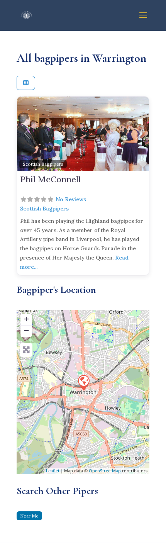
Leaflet (52, 470)
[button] (27, 134)
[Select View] (26, 83)
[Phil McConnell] (83, 382)
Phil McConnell (50, 179)
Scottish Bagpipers (43, 164)
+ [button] (26, 319)
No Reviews (71, 199)
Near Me (29, 516)
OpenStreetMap (105, 470)
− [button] (26, 330)
